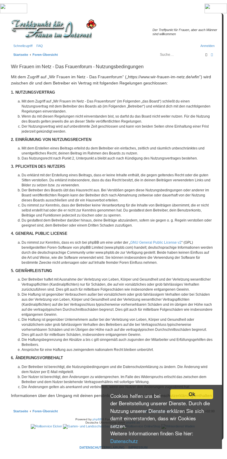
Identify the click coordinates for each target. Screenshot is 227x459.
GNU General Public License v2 (155, 242)
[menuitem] (38, 45)
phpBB (97, 419)
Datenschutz (124, 441)
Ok (192, 394)
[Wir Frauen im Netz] (52, 29)
